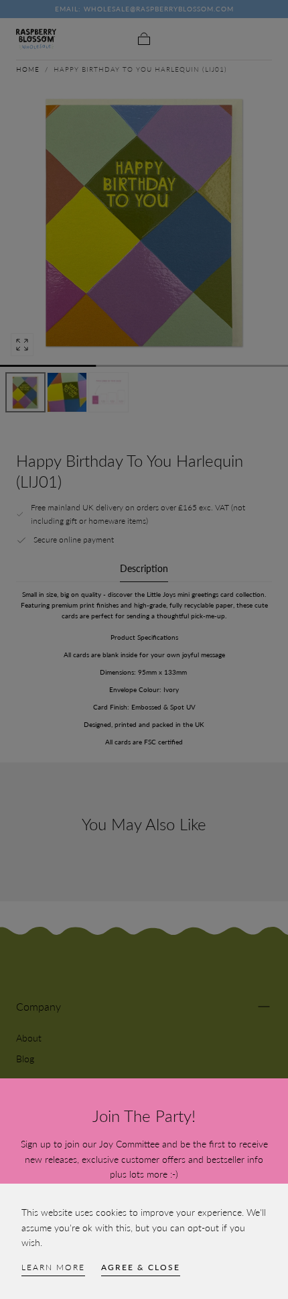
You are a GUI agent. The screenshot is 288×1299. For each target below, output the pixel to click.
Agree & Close (140, 1267)
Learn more (53, 1267)
